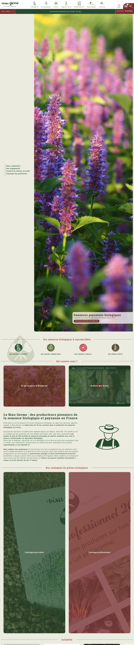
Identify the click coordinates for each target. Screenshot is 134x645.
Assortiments (79, 7)
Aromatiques (46, 7)
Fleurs (56, 7)
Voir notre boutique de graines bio (86, 321)
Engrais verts (66, 7)
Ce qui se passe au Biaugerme (34, 386)
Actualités (67, 639)
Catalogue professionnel (99, 552)
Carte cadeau (5, 11)
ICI (79, 11)
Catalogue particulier (34, 552)
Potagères (34, 7)
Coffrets (102, 7)
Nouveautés (91, 7)
